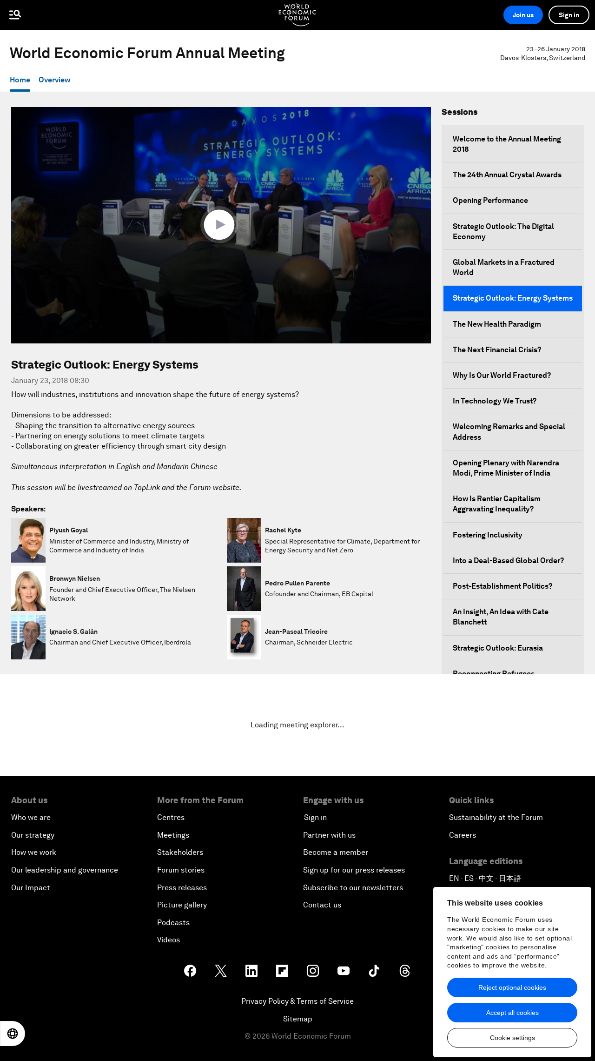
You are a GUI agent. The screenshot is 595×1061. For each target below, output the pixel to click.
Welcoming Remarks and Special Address (509, 431)
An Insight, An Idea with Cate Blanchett (501, 616)
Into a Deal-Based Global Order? (508, 560)
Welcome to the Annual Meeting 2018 (507, 144)
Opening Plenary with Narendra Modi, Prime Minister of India (506, 467)
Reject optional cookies (512, 987)
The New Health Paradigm (497, 324)
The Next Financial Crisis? (497, 349)
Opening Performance (490, 200)
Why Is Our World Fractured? (502, 375)
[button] (221, 224)
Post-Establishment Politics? (502, 586)
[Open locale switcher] (12, 1033)
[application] (221, 225)
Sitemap (297, 1018)
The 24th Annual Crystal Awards (507, 174)
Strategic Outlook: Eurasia (498, 648)
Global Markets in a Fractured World (504, 267)
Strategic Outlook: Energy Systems (513, 298)
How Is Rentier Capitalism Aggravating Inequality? (497, 503)
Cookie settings (512, 1037)
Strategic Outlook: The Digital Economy (503, 231)
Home (20, 79)
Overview (54, 79)
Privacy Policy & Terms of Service (297, 1001)
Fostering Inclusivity (487, 534)
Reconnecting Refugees (494, 673)
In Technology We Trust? (494, 400)
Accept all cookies (512, 1012)
